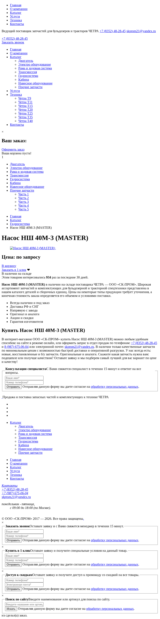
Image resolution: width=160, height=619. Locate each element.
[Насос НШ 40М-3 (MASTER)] (33, 248)
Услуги (15, 16)
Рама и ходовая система (35, 68)
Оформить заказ (13, 149)
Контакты (17, 24)
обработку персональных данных (114, 386)
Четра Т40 (25, 121)
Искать (11, 608)
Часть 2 (23, 198)
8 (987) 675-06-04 (16, 346)
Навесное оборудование (35, 83)
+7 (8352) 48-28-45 (113, 31)
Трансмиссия (27, 72)
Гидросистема (28, 76)
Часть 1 (23, 194)
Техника (16, 20)
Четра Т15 (25, 106)
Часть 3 (23, 201)
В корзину (9, 266)
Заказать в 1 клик (14, 270)
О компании (19, 9)
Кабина (23, 79)
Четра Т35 (25, 117)
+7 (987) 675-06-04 (15, 493)
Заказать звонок (13, 42)
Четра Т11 (25, 102)
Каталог (15, 12)
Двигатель (25, 60)
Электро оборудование (34, 64)
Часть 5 (23, 209)
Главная (15, 5)
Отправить (13, 386)
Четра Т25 (25, 113)
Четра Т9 (24, 98)
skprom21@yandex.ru (141, 31)
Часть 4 (23, 205)
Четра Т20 (25, 109)
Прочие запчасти (30, 87)
